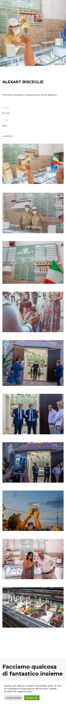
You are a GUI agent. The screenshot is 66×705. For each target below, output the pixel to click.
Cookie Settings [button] (13, 698)
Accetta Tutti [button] (32, 698)
